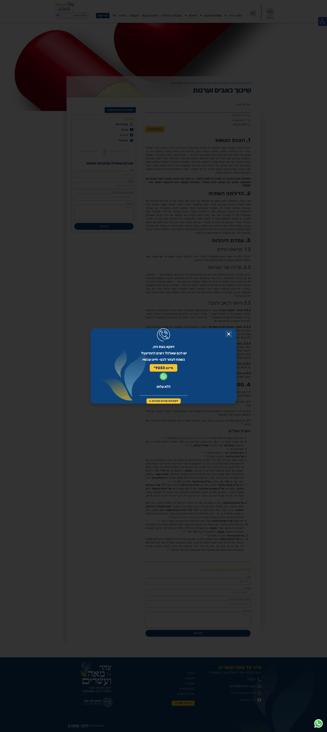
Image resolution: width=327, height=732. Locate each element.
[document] (163, 366)
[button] (228, 334)
